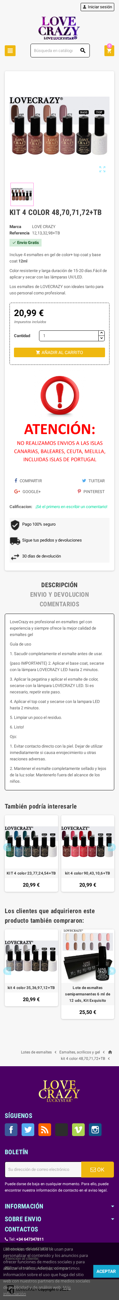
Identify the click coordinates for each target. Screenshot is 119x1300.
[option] (31, 853)
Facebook (11, 1129)
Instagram (95, 1129)
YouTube (61, 1129)
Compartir (30, 480)
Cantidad (22, 335)
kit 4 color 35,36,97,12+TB (31, 988)
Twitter (28, 1129)
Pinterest (94, 491)
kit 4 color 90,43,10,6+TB (87, 873)
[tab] (59, 585)
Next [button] (112, 847)
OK (100, 1169)
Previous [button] (7, 847)
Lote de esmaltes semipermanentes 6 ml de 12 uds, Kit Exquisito (87, 994)
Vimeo (78, 1129)
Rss (44, 1129)
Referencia (20, 233)
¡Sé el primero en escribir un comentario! (71, 506)
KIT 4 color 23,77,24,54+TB (31, 873)
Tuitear (96, 480)
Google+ (31, 491)
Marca (15, 226)
